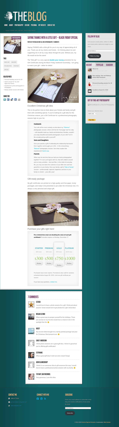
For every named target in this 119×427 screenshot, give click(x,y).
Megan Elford (40, 314)
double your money (57, 60)
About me (95, 69)
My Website (42, 25)
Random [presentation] (109, 65)
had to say (46, 151)
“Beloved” (37, 148)
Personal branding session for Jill (13, 79)
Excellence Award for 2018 (100, 90)
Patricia (35, 42)
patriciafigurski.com (16, 405)
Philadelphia (8, 65)
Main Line (6, 62)
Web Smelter (107, 422)
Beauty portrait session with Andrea (14, 89)
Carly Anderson (41, 340)
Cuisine (27, 25)
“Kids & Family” (69, 167)
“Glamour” (67, 127)
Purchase (39, 263)
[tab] (90, 64)
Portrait (16, 65)
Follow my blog (94, 56)
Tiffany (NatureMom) (43, 374)
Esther (38, 302)
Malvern (14, 62)
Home (6, 25)
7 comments (56, 42)
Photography (19, 25)
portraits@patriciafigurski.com (19, 402)
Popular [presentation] (99, 65)
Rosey (38, 328)
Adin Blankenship (42, 362)
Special (6, 69)
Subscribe (70, 413)
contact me (53, 282)
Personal (34, 25)
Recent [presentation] (89, 65)
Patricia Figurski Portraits (88, 422)
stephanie (39, 352)
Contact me (51, 25)
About (11, 25)
